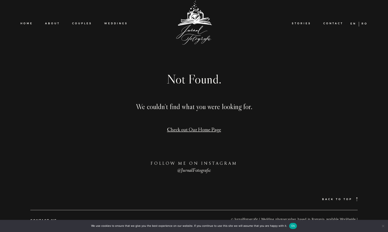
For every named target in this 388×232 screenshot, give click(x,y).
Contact (333, 23)
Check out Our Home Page (194, 130)
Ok (293, 225)
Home (26, 23)
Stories (301, 23)
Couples (82, 23)
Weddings (116, 23)
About (52, 23)
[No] (383, 226)
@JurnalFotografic (194, 170)
